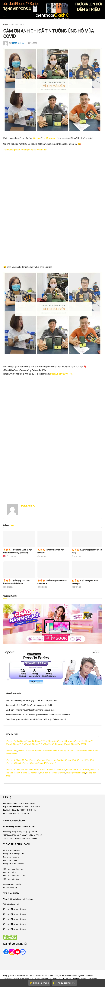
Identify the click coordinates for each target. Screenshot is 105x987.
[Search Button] (100, 16)
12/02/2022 (43, 556)
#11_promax (50, 138)
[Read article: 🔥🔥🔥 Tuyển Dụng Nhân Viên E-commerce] (53, 569)
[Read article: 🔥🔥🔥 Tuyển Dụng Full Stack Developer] (87, 569)
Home (5, 25)
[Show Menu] (4, 16)
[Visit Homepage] (52, 16)
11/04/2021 (32, 43)
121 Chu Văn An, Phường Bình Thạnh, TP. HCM (20, 838)
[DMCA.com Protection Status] (10, 937)
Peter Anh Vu (18, 43)
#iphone (37, 138)
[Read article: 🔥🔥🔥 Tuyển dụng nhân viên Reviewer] (53, 539)
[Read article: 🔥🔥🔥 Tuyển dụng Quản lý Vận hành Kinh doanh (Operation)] (19, 539)
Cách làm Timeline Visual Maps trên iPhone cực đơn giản (30, 710)
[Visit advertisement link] (52, 6)
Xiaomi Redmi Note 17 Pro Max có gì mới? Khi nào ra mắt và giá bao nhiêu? (38, 715)
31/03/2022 (9, 587)
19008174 (23, 810)
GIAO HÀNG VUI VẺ (18, 25)
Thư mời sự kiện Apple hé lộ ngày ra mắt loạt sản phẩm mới (31, 700)
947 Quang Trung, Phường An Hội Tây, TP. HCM (20, 832)
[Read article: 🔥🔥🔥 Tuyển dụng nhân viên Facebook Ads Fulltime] (19, 569)
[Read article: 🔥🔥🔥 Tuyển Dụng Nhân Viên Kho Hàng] (87, 539)
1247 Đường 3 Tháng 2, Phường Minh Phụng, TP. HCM (22, 835)
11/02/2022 (12, 556)
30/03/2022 (77, 587)
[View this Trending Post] (4, 556)
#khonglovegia (27, 149)
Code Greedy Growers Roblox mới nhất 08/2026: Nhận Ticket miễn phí (36, 719)
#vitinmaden (41, 149)
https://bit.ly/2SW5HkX (61, 373)
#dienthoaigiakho (11, 149)
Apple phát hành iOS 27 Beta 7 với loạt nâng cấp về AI (29, 705)
